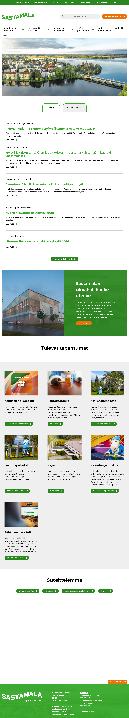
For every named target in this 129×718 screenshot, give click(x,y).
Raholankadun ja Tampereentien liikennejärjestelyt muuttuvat (50, 128)
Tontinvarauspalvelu (102, 424)
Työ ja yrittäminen (83, 29)
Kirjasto (49, 591)
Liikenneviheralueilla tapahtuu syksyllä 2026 (37, 241)
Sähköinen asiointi (113, 16)
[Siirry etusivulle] (18, 16)
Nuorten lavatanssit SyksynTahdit (30, 213)
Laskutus (84, 693)
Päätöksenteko (40, 3)
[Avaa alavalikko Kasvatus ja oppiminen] (73, 29)
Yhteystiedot (69, 3)
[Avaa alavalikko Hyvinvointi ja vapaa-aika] (49, 29)
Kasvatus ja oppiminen (59, 29)
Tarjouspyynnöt (102, 3)
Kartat (104, 591)
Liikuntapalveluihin (16, 491)
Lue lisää (10, 140)
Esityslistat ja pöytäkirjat (77, 591)
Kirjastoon (54, 491)
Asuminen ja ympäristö (10, 29)
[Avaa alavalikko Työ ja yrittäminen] (94, 29)
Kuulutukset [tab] (74, 107)
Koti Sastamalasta (104, 29)
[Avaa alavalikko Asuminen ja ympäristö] (24, 29)
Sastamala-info (22, 3)
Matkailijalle (120, 28)
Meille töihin (85, 3)
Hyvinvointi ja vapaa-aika (34, 29)
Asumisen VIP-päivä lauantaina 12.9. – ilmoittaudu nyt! (44, 184)
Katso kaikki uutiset (64, 259)
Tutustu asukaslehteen (17, 424)
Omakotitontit (26, 591)
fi (115, 2)
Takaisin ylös (119, 682)
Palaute (55, 3)
